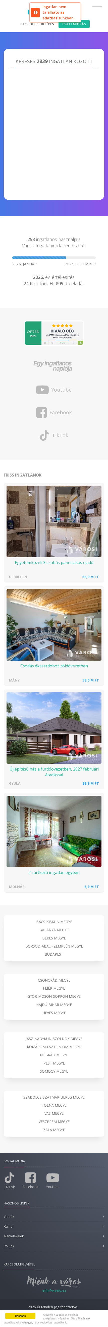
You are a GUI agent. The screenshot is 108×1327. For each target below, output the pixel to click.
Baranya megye (54, 929)
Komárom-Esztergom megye (54, 1046)
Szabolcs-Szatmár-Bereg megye (54, 1097)
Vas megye (54, 1113)
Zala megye (54, 1129)
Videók (9, 1217)
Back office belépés (37, 24)
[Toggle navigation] (97, 7)
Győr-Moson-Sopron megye (54, 996)
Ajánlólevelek (14, 1236)
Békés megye (54, 938)
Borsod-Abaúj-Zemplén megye (54, 946)
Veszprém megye (54, 1121)
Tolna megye (54, 1105)
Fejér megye (54, 988)
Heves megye (54, 1012)
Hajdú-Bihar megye (54, 1004)
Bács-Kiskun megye (54, 921)
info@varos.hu (54, 1290)
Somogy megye (54, 1071)
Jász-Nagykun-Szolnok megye (54, 1038)
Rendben (20, 1316)
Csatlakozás (74, 24)
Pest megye (54, 1063)
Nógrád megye (54, 1054)
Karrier (9, 1226)
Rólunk (9, 1246)
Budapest (54, 954)
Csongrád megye (54, 980)
